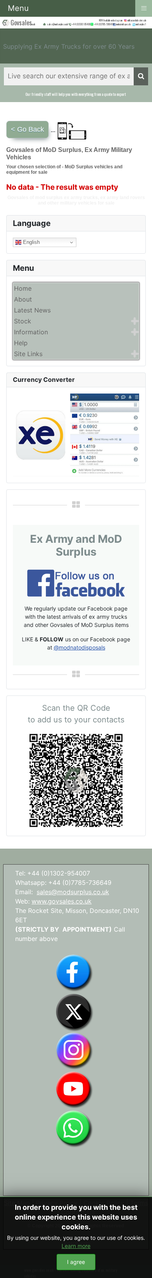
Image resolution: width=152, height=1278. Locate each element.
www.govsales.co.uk (62, 901)
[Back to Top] (138, 1263)
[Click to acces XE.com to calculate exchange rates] (76, 434)
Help (21, 343)
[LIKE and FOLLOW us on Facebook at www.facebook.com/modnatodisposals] (74, 972)
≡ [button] (144, 7)
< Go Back (27, 129)
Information (31, 332)
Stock (22, 321)
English (30, 242)
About (23, 299)
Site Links (28, 354)
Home (23, 288)
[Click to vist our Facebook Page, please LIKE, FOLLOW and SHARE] (76, 582)
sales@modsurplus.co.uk (73, 892)
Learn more (76, 1246)
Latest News (32, 310)
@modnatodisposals (79, 647)
